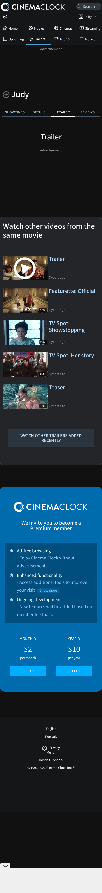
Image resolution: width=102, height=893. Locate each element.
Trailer (63, 112)
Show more (48, 590)
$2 (27, 655)
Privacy (54, 748)
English (51, 729)
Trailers (39, 39)
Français (51, 737)
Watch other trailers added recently (51, 438)
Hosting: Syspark (51, 760)
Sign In (90, 17)
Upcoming (16, 39)
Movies (39, 28)
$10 (73, 655)
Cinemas (66, 28)
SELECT (27, 671)
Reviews (87, 112)
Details (39, 112)
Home (13, 28)
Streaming (92, 28)
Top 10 (65, 39)
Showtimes (15, 112)
